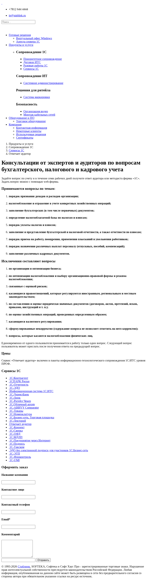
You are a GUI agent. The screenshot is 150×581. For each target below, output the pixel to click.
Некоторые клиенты (28, 131)
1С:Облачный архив (22, 404)
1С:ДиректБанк (19, 394)
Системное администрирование (43, 83)
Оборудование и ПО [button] (21, 117)
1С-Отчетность (18, 384)
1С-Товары (16, 410)
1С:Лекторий (17, 420)
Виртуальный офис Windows (34, 38)
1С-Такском (16, 447)
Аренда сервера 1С (28, 41)
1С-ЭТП (14, 453)
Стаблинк (24, 566)
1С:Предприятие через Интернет (29, 440)
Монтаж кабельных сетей (39, 114)
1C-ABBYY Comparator (24, 407)
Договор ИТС (32, 62)
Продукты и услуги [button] (21, 44)
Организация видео (35, 111)
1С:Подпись (17, 443)
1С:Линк (14, 397)
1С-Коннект (17, 427)
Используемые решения (31, 134)
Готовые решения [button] (20, 35)
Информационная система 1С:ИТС (31, 391)
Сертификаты (24, 137)
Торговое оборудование (31, 121)
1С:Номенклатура (20, 414)
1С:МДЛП (15, 437)
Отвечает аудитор (20, 424)
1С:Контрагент (18, 378)
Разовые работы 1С (35, 65)
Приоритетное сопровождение (42, 58)
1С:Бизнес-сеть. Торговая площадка (31, 417)
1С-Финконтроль (20, 456)
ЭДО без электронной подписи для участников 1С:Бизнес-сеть (48, 450)
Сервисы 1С (31, 68)
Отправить (43, 560)
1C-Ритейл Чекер (20, 401)
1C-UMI (14, 460)
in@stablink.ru (17, 15)
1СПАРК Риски (19, 381)
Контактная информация (31, 127)
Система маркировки (36, 97)
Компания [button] (15, 124)
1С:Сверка (16, 430)
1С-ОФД (14, 433)
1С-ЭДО (14, 387)
